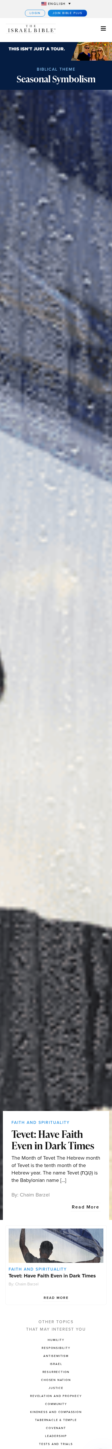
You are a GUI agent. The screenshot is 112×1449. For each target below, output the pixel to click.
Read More (85, 1207)
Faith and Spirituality (40, 1123)
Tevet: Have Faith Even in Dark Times (52, 1139)
